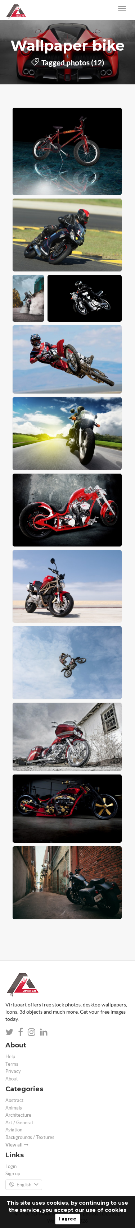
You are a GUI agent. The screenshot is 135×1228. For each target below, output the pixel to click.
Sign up (12, 1173)
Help (10, 1056)
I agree (67, 1219)
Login (11, 1166)
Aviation (13, 1129)
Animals (13, 1108)
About (11, 1079)
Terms (11, 1064)
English (23, 1184)
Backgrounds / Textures (29, 1137)
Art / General (19, 1122)
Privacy (13, 1071)
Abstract (14, 1100)
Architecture (18, 1115)
